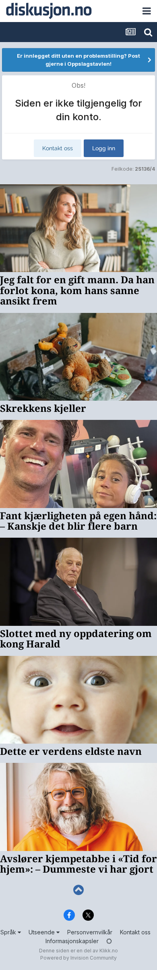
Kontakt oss (57, 148)
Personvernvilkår (89, 932)
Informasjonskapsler (72, 941)
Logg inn (103, 148)
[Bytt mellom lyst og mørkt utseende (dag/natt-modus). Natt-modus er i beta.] (109, 941)
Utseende (42, 932)
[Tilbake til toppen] (78, 890)
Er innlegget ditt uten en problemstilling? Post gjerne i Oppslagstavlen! (78, 59)
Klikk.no (108, 951)
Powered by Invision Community (78, 958)
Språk (9, 932)
